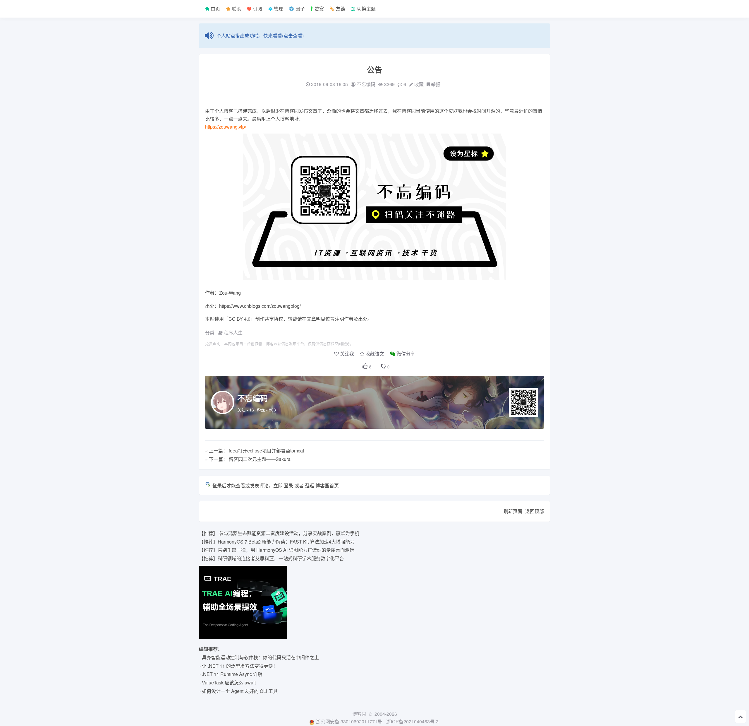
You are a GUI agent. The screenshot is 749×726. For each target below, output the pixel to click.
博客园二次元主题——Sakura (260, 459)
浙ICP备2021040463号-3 (412, 721)
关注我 (347, 353)
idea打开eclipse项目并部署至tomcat (266, 450)
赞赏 (319, 8)
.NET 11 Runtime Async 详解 (232, 674)
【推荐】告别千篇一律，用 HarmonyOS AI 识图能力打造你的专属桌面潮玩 (276, 549)
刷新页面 (513, 511)
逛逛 (309, 485)
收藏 (419, 84)
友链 (340, 8)
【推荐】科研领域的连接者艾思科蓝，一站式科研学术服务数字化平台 (271, 558)
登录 (288, 485)
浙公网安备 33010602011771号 (349, 721)
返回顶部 (534, 511)
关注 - (245, 409)
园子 (300, 8)
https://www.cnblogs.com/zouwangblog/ (260, 306)
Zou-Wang (230, 292)
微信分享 (405, 353)
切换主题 (366, 8)
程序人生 (233, 332)
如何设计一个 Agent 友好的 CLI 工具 (240, 691)
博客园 (359, 713)
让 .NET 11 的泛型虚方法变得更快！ (240, 665)
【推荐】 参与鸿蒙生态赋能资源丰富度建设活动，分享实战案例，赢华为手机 (279, 533)
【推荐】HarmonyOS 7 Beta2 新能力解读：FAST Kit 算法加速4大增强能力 (277, 541)
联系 (236, 8)
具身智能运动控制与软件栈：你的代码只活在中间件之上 (260, 657)
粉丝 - (266, 409)
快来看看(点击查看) (283, 35)
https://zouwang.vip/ (225, 126)
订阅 (257, 8)
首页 (214, 8)
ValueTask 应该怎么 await (229, 682)
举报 (435, 84)
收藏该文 (374, 353)
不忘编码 (252, 398)
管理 (278, 8)
